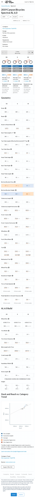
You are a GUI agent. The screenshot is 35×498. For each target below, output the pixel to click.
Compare (6, 66)
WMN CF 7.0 (26, 20)
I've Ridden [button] (6, 71)
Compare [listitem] (17, 474)
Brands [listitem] (12, 474)
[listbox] (5, 16)
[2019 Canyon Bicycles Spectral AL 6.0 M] (28, 63)
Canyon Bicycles (5, 6)
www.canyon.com (10, 462)
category (5, 81)
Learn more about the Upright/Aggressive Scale (13, 451)
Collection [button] (6, 68)
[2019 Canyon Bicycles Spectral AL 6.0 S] (17, 63)
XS (6, 57)
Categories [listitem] (6, 474)
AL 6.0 (15, 16)
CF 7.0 (21, 16)
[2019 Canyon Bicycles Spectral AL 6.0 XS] (6, 63)
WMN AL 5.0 (16, 20)
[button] (2, 52)
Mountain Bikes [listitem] (21, 477)
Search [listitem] (30, 474)
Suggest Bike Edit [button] (7, 467)
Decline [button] (21, 494)
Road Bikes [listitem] (13, 477)
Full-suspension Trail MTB (9, 28)
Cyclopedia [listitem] (24, 474)
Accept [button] (13, 494)
